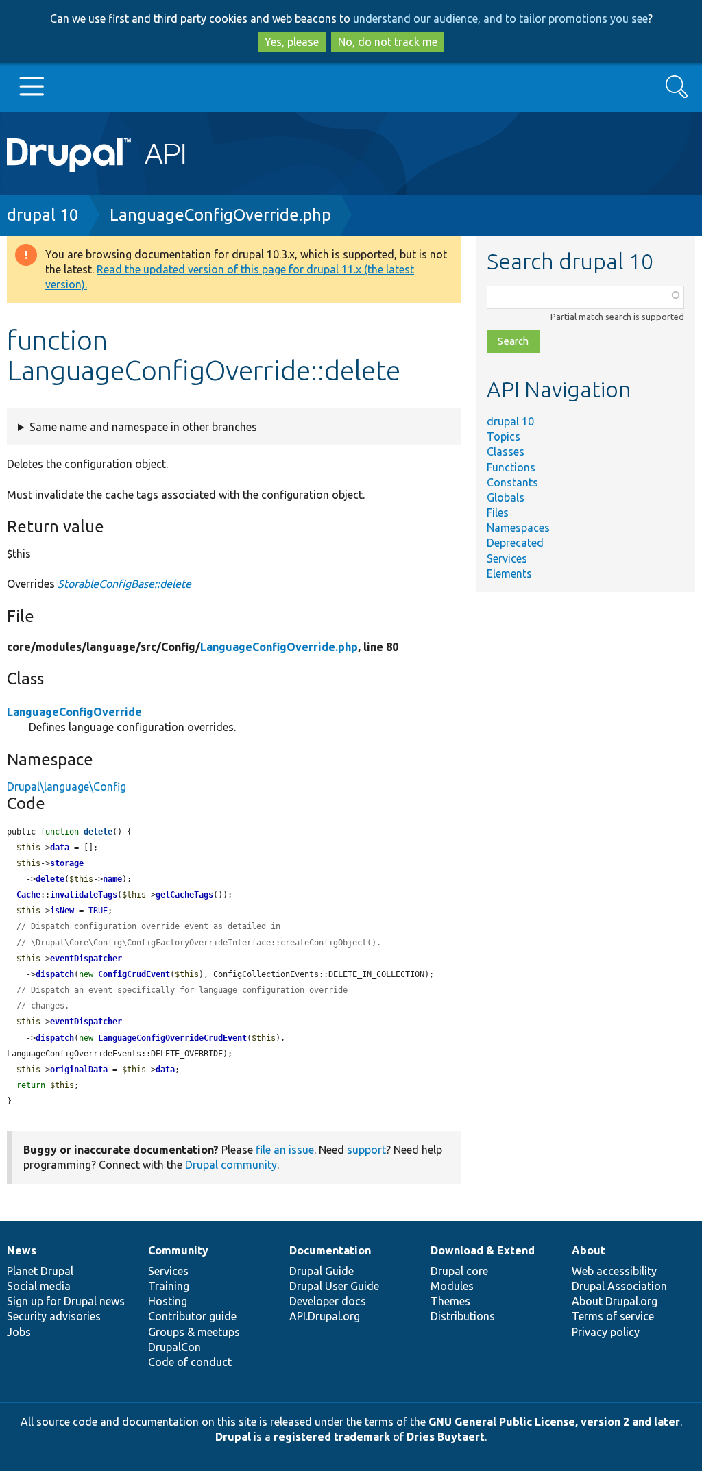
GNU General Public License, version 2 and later (554, 1422)
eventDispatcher (86, 958)
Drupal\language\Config (66, 786)
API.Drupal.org (324, 1316)
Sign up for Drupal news (66, 1301)
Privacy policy (606, 1332)
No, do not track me (387, 42)
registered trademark (332, 1437)
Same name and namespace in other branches (143, 427)
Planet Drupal (40, 1271)
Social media (39, 1286)
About (588, 1250)
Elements (509, 573)
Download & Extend (483, 1250)
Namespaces (518, 527)
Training (168, 1286)
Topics (503, 436)
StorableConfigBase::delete (124, 584)
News (21, 1250)
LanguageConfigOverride (74, 712)
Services (507, 558)
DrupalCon (174, 1347)
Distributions (463, 1316)
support (366, 1150)
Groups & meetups (194, 1332)
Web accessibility (614, 1271)
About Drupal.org (614, 1301)
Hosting (167, 1301)
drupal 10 (43, 215)
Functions (511, 467)
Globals (505, 497)
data (59, 847)
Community (178, 1250)
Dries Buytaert (446, 1437)
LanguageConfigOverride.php (220, 215)
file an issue (285, 1150)
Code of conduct (190, 1362)
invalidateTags (83, 895)
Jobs (19, 1332)
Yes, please (292, 42)
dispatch (55, 974)
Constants (512, 482)
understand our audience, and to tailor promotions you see (500, 18)
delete (98, 832)
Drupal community (231, 1165)
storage (67, 863)
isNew (62, 910)
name (112, 879)
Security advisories (54, 1316)
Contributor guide (192, 1316)
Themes (450, 1301)
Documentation (330, 1250)
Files (498, 512)
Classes (505, 451)
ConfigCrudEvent (134, 974)
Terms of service (613, 1316)
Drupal (233, 1437)
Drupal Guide (321, 1271)
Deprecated (515, 542)
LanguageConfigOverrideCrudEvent (172, 1038)
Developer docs (327, 1301)
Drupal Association (619, 1286)
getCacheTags (184, 895)
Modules (452, 1286)
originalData (79, 1069)
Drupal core (459, 1271)
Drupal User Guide (334, 1286)
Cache (28, 895)
